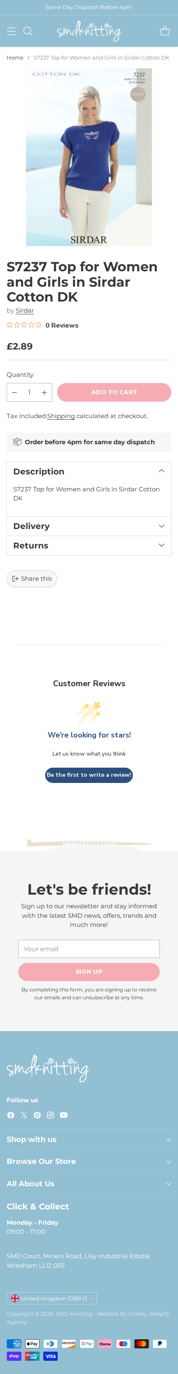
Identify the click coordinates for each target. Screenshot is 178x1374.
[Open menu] (10, 30)
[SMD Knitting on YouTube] (64, 1116)
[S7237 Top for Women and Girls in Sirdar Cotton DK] (89, 157)
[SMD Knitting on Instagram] (50, 1116)
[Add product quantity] (44, 392)
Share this (36, 578)
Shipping (61, 416)
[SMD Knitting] (89, 31)
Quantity (20, 374)
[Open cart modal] (164, 30)
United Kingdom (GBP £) (54, 1298)
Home (15, 57)
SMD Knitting (74, 1313)
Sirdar (25, 310)
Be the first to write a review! (89, 775)
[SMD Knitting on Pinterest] (37, 1116)
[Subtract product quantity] (14, 392)
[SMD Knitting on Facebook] (11, 1116)
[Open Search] (27, 30)
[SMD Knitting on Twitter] (24, 1116)
